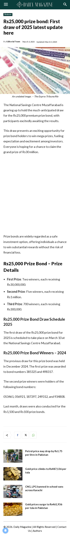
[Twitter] (25, 435)
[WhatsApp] (33, 435)
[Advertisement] (35, 194)
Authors (37, 530)
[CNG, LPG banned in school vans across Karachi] (12, 491)
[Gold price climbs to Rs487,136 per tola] (12, 473)
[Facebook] (17, 435)
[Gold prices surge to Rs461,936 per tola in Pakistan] (12, 509)
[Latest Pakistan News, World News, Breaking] (35, 5)
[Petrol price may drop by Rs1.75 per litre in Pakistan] (12, 456)
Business (7, 14)
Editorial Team (13, 42)
